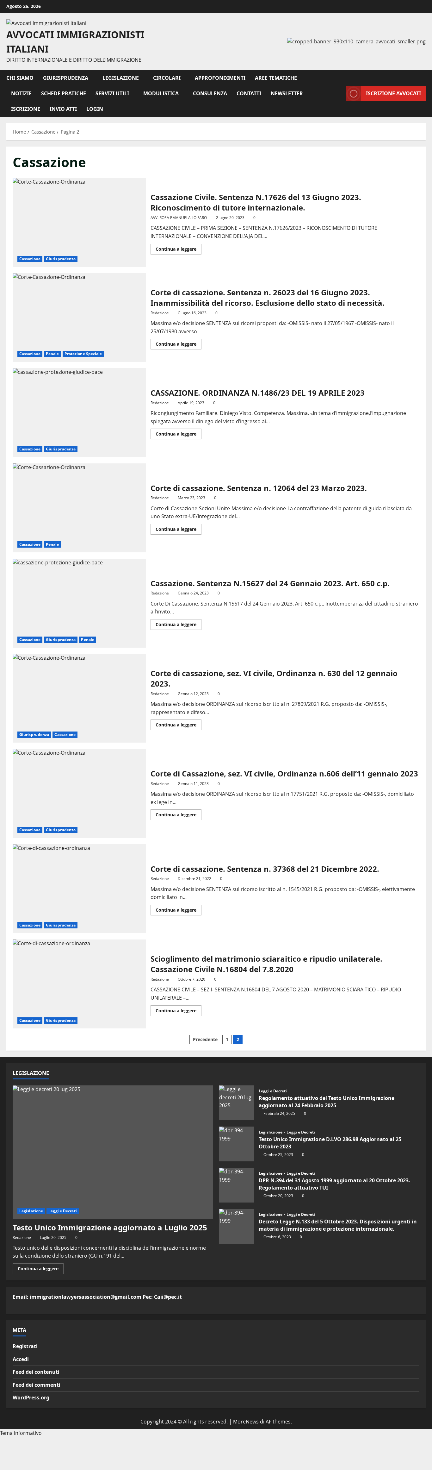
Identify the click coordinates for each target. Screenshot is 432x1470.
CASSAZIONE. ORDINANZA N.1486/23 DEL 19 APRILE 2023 (79, 412)
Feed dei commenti (36, 1384)
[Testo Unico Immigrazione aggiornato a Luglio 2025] (113, 1152)
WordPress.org (31, 1397)
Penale (52, 353)
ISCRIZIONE (25, 108)
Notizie (21, 93)
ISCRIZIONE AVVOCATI (393, 93)
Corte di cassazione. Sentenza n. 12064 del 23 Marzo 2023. (79, 507)
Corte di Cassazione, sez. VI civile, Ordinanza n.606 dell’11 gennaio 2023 (79, 793)
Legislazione (120, 77)
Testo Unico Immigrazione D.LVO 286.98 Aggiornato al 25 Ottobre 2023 (236, 1144)
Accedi (21, 1359)
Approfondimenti (220, 77)
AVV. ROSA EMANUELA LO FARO (179, 217)
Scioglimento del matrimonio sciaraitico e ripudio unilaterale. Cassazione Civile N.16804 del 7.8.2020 (79, 983)
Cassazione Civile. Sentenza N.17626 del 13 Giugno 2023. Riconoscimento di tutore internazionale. (79, 222)
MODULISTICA (161, 93)
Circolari (167, 77)
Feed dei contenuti (36, 1371)
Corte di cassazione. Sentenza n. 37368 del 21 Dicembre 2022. (79, 888)
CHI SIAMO (20, 77)
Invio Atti (63, 108)
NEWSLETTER (287, 93)
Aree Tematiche (276, 77)
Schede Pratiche (63, 93)
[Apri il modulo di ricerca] (339, 93)
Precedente (205, 1039)
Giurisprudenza (65, 77)
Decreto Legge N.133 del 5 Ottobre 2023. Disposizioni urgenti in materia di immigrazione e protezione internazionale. (236, 1226)
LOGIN (94, 108)
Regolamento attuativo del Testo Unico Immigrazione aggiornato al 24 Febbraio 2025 (236, 1102)
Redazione (160, 313)
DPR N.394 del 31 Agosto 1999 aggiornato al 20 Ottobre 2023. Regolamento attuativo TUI (236, 1185)
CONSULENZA (210, 93)
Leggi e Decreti (62, 1211)
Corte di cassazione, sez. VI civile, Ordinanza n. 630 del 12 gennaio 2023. (79, 698)
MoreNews (246, 1421)
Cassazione (29, 258)
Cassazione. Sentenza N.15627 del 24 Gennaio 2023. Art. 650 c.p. (79, 603)
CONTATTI (249, 93)
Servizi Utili (112, 93)
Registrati (25, 1346)
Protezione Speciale (83, 353)
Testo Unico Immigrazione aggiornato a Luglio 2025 (110, 1227)
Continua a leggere (178, 250)
